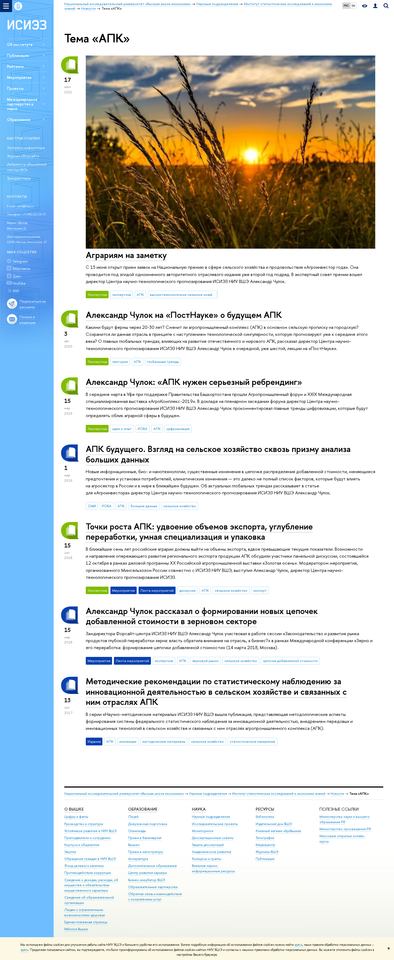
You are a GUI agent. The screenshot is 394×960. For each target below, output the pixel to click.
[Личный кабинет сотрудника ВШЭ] (375, 6)
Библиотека (265, 816)
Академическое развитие (211, 851)
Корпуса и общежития (81, 845)
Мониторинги (202, 831)
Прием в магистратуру (145, 851)
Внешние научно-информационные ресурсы (213, 868)
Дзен (17, 276)
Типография (265, 838)
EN (353, 6)
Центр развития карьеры (147, 872)
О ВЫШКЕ (74, 809)
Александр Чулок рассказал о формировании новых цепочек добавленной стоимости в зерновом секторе (202, 616)
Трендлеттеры (19, 178)
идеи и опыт (122, 428)
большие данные (144, 505)
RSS (16, 290)
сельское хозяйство (179, 505)
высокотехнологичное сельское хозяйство (183, 294)
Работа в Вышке (76, 929)
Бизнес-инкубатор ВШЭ (146, 880)
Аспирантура (138, 858)
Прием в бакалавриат (145, 838)
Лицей (133, 816)
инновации (127, 741)
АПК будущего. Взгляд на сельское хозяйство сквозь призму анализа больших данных (218, 454)
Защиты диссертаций (208, 845)
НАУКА (199, 809)
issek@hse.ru (25, 206)
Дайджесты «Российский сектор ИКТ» (27, 167)
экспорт (260, 590)
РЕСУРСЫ (265, 809)
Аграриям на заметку (126, 255)
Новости (337, 793)
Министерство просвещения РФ (345, 829)
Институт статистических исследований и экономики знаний (278, 793)
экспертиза (121, 294)
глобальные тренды (163, 361)
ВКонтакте (21, 268)
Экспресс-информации (26, 147)
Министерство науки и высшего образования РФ (344, 819)
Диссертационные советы (212, 838)
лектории (120, 361)
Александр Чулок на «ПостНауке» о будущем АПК (184, 315)
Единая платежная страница (85, 922)
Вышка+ (134, 845)
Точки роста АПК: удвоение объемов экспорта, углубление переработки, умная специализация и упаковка (199, 531)
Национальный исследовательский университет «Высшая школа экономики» (124, 793)
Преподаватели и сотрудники (87, 838)
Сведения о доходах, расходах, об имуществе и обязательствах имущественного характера (91, 885)
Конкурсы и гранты (206, 858)
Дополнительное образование (152, 865)
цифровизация (177, 428)
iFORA (142, 428)
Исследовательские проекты (215, 824)
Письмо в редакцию (28, 319)
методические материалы (163, 741)
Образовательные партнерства (152, 887)
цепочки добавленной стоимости (290, 660)
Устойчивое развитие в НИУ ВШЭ (90, 831)
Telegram (20, 261)
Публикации (18, 55)
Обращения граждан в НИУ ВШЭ (90, 858)
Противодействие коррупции (87, 872)
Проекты (15, 88)
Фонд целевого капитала (83, 865)
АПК (140, 294)
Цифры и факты (76, 816)
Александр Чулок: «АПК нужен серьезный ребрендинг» (194, 382)
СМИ (92, 505)
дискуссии (187, 590)
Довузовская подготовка (147, 824)
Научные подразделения (208, 793)
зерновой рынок (205, 660)
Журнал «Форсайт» (23, 155)
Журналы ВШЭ (267, 851)
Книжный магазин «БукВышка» (278, 831)
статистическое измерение (252, 741)
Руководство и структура (83, 824)
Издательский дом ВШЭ (274, 824)
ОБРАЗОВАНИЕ (142, 809)
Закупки (70, 851)
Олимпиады (137, 831)
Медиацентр (265, 845)
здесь (298, 945)
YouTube (19, 283)
